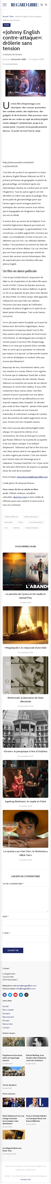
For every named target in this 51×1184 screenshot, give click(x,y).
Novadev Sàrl (25, 1179)
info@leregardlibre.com (25, 988)
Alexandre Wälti (18, 59)
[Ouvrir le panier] (46, 4)
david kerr (8, 522)
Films (12, 16)
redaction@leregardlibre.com (24, 985)
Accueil (5, 16)
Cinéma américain (11, 517)
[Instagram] (26, 995)
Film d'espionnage (36, 522)
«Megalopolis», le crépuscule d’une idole (25, 647)
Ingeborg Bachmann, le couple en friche (25, 801)
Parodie (16, 528)
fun (5, 528)
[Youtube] (15, 995)
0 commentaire (10, 64)
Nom (6, 916)
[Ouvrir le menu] (5, 4)
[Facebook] (5, 995)
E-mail (6, 933)
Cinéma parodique (31, 517)
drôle (20, 522)
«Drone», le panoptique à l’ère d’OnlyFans (25, 751)
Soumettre (12, 950)
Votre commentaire (13, 884)
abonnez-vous (20, 497)
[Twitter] (10, 995)
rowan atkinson (31, 528)
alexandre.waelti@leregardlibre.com (32, 477)
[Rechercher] (42, 5)
